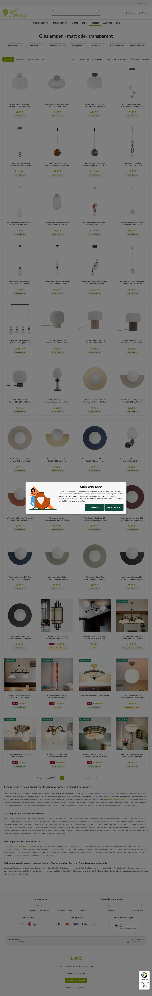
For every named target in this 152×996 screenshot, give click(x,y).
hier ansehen (69, 501)
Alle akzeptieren (114, 507)
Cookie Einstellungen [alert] (91, 486)
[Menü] (148, 972)
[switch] (144, 987)
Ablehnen (94, 507)
